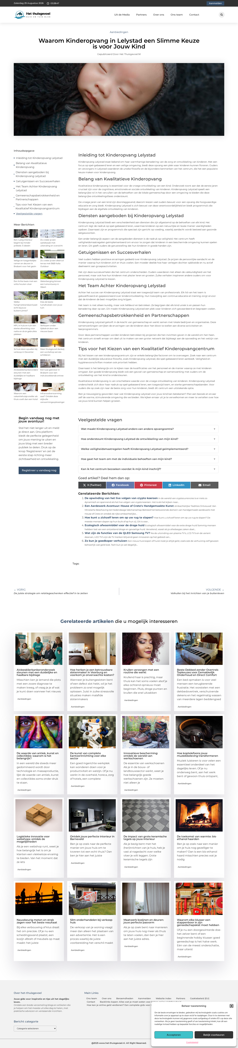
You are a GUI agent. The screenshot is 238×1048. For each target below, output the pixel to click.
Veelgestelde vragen (29, 213)
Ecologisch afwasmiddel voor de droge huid (114, 525)
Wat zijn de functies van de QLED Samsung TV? (117, 533)
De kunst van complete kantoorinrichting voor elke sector (88, 756)
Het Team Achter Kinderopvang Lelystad (36, 188)
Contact (194, 14)
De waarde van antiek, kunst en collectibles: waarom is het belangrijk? (38, 756)
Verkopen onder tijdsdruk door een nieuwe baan (49, 328)
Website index (163, 998)
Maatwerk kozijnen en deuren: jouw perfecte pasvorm (144, 921)
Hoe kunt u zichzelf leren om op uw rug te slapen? (119, 517)
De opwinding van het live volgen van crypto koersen (121, 498)
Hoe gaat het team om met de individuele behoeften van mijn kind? (148, 459)
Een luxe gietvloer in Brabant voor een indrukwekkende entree (51, 373)
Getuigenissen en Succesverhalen (38, 181)
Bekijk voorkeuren (213, 1034)
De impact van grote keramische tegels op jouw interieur (145, 838)
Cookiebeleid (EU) (199, 998)
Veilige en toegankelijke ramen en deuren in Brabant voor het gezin (25, 263)
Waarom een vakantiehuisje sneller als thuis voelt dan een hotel (26, 396)
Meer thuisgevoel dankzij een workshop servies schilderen (52, 352)
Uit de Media (122, 14)
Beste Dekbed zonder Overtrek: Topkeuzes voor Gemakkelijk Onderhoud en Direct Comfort (198, 672)
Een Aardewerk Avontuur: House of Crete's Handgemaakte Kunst (129, 505)
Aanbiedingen (119, 32)
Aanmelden (144, 998)
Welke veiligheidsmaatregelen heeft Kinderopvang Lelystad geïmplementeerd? (148, 449)
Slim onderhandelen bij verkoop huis (91, 921)
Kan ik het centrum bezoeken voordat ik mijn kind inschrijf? (148, 469)
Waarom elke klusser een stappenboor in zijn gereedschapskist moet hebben (198, 922)
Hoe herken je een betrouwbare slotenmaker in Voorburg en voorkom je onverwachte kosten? (92, 672)
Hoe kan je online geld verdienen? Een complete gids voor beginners (124, 1005)
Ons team (177, 14)
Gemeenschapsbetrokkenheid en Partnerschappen (38, 197)
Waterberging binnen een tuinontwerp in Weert (50, 284)
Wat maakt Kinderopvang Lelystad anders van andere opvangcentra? (148, 428)
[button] (231, 1006)
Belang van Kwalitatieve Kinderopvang (31, 165)
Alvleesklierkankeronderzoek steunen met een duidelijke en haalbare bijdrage (37, 672)
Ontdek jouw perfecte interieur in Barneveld (92, 838)
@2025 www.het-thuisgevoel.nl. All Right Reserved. (119, 1043)
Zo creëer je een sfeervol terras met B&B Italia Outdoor (52, 263)
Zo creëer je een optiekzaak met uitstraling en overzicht (51, 243)
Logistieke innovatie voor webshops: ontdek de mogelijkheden (33, 839)
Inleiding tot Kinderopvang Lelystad (39, 158)
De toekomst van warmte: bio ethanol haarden (196, 838)
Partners (141, 14)
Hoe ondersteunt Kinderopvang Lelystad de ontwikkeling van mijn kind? (148, 439)
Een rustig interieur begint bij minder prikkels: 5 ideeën (23, 243)
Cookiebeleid (192, 1042)
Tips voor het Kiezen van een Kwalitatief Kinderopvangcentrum (38, 206)
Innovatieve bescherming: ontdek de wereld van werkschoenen (141, 756)
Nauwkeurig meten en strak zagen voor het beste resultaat (37, 921)
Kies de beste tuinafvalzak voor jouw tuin (51, 305)
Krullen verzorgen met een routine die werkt (141, 671)
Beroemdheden (124, 998)
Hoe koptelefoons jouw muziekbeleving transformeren (197, 754)
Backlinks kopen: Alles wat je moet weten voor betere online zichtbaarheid (140, 1002)
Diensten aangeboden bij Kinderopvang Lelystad (32, 174)
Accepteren (174, 1034)
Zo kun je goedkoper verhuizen (106, 540)
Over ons (158, 14)
